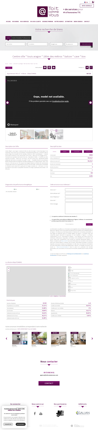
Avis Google (87, 6)
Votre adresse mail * (55, 193)
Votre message (54, 204)
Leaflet (51, 296)
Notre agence (59, 21)
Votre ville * (53, 200)
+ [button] (8, 268)
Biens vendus (78, 21)
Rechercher (86, 44)
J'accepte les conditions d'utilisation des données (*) (64, 216)
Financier (88, 151)
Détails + (65, 151)
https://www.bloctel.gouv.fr (63, 247)
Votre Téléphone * (55, 197)
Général (54, 151)
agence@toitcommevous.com (49, 375)
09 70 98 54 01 (49, 372)
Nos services (24, 21)
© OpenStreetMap (62, 296)
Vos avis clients (35, 21)
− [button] (8, 270)
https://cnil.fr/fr (64, 241)
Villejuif (10, 63)
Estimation (68, 21)
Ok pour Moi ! (20, 424)
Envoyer (89, 224)
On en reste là (20, 407)
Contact (87, 21)
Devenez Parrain (47, 21)
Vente (8, 38)
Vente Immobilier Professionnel (21, 38)
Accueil (8, 21)
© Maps (55, 296)
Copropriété (76, 151)
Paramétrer (8, 424)
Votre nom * (53, 190)
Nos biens (15, 21)
